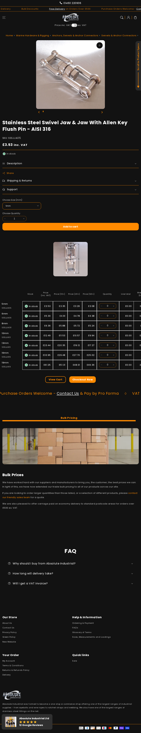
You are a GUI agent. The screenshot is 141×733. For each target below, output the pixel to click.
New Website (9, 641)
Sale (74, 660)
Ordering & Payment (83, 623)
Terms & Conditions (13, 665)
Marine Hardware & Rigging (32, 35)
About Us (7, 623)
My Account (8, 660)
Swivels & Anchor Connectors (119, 35)
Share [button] (10, 173)
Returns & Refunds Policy (15, 670)
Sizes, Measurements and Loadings (91, 637)
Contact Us (49, 393)
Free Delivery (43, 8)
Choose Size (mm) (12, 200)
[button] (4, 17)
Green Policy (8, 637)
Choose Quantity (11, 213)
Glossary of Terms (81, 632)
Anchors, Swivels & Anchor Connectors (75, 35)
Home (9, 35)
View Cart (55, 379)
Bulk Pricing (69, 418)
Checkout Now (82, 379)
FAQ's (75, 627)
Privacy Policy (9, 632)
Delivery (6, 674)
